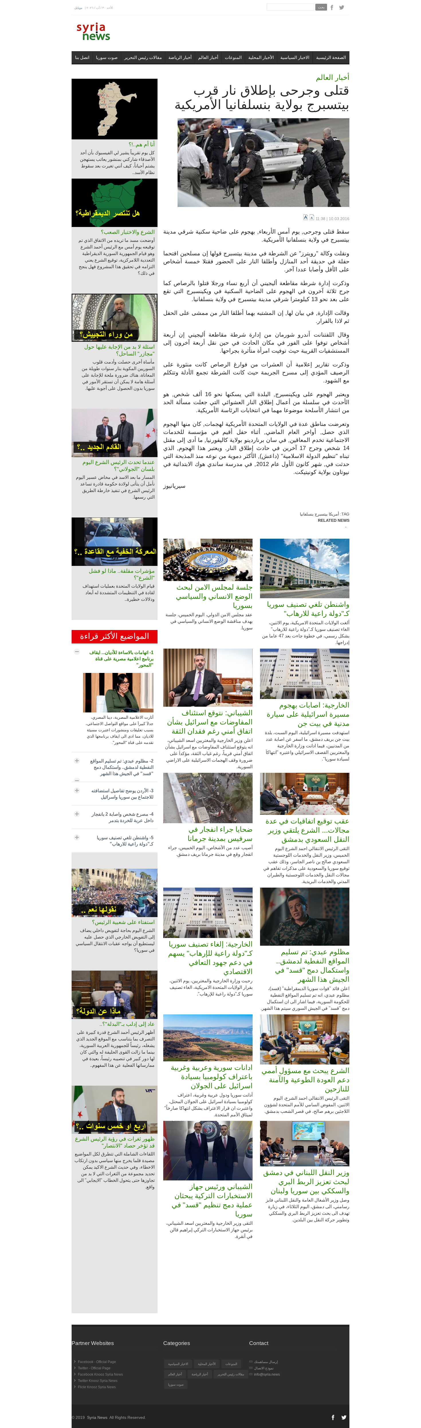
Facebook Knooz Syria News (100, 1374)
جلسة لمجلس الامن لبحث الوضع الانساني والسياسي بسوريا (214, 596)
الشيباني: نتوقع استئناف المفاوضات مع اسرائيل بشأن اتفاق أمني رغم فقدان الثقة (210, 722)
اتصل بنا (82, 57)
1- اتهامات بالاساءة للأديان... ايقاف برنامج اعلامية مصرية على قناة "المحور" (121, 658)
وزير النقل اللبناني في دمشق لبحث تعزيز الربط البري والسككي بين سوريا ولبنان (306, 1181)
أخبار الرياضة (180, 57)
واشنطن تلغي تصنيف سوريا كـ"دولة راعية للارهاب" (308, 608)
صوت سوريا (107, 57)
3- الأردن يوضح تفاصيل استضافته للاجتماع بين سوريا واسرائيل (122, 793)
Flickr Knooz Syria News (97, 1387)
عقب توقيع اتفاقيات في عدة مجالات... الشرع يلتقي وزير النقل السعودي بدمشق (307, 830)
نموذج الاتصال (264, 1368)
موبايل (78, 7)
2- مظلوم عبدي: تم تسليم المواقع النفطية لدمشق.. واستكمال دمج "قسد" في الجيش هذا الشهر (122, 767)
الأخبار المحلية (261, 57)
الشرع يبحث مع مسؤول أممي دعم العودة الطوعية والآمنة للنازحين (305, 1079)
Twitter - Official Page (94, 1368)
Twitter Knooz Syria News (97, 1381)
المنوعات (233, 57)
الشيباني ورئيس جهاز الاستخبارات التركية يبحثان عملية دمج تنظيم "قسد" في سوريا (212, 1200)
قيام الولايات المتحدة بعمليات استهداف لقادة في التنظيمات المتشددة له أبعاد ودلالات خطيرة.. (118, 593)
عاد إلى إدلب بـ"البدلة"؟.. (127, 1024)
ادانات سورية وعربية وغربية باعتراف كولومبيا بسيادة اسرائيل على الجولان (212, 1076)
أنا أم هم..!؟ (142, 144)
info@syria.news (267, 1374)
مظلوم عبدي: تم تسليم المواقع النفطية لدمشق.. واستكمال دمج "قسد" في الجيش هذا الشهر (312, 965)
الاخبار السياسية (294, 57)
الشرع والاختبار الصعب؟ (128, 232)
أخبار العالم (208, 57)
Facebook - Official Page (97, 1362)
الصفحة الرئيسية (331, 57)
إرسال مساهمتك (266, 1362)
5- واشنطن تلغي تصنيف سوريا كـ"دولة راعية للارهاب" (125, 840)
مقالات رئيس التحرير (143, 57)
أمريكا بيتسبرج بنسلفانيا (319, 514)
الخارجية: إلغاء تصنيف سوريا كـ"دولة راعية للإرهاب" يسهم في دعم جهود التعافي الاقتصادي (210, 957)
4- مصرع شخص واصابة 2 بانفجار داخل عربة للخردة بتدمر (123, 817)
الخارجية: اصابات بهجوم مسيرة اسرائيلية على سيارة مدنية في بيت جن (308, 714)
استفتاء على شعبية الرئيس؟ (123, 922)
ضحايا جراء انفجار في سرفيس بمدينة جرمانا (220, 833)
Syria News (97, 1417)
